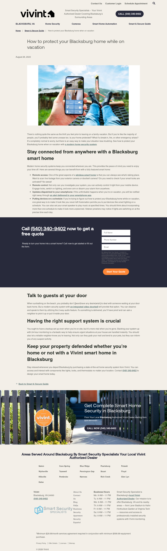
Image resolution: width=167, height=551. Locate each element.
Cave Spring (64, 466)
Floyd (123, 471)
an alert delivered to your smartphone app (70, 195)
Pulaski (124, 466)
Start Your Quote (116, 271)
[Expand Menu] (61, 24)
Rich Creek (105, 476)
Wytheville (43, 471)
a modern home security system (81, 144)
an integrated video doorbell (84, 306)
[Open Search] (154, 3)
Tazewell (63, 471)
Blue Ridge (85, 466)
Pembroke (63, 476)
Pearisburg (105, 466)
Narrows (83, 476)
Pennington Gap (87, 471)
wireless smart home (86, 174)
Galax (41, 482)
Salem (41, 466)
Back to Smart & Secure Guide (34, 383)
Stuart (103, 471)
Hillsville (42, 476)
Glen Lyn (125, 476)
